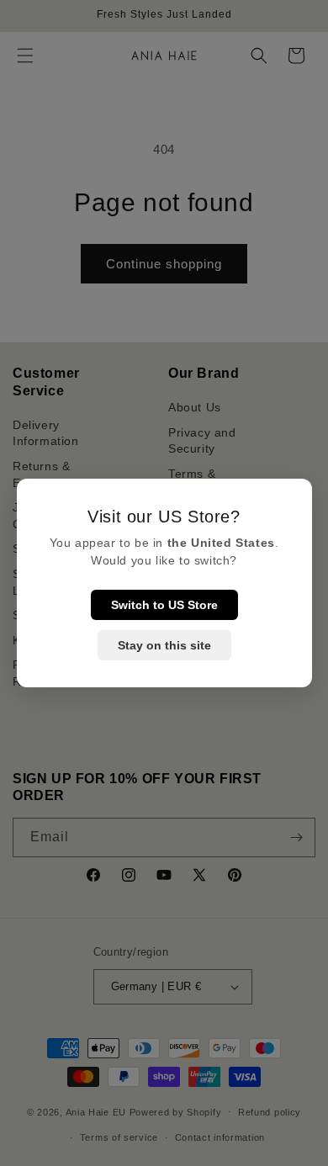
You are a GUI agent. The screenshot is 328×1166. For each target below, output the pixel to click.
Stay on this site (164, 645)
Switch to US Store (164, 605)
